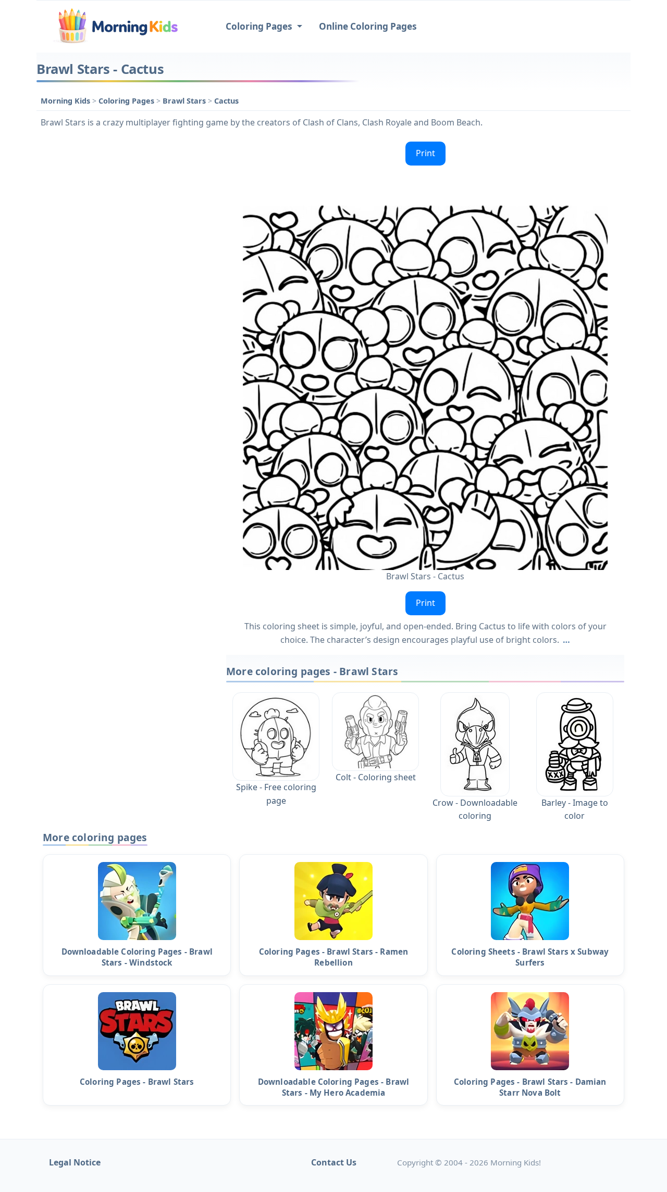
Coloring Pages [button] (260, 26)
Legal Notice (75, 1162)
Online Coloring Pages (368, 26)
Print (425, 153)
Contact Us (333, 1162)
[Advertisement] (126, 293)
